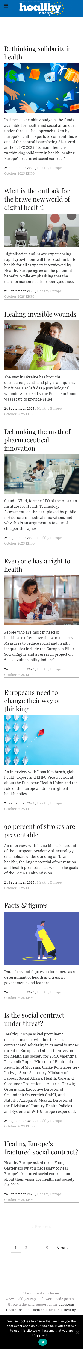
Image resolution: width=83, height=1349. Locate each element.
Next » (62, 1247)
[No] (77, 1332)
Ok (43, 1342)
